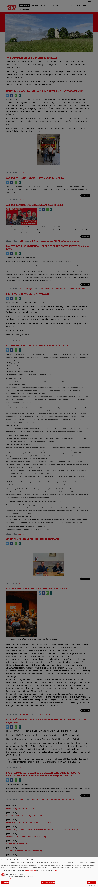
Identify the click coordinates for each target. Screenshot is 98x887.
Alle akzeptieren (92, 882)
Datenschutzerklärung (30, 870)
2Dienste (8, 878)
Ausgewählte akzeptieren (48, 882)
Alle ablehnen (5, 882)
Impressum (56, 870)
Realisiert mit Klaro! (92, 885)
